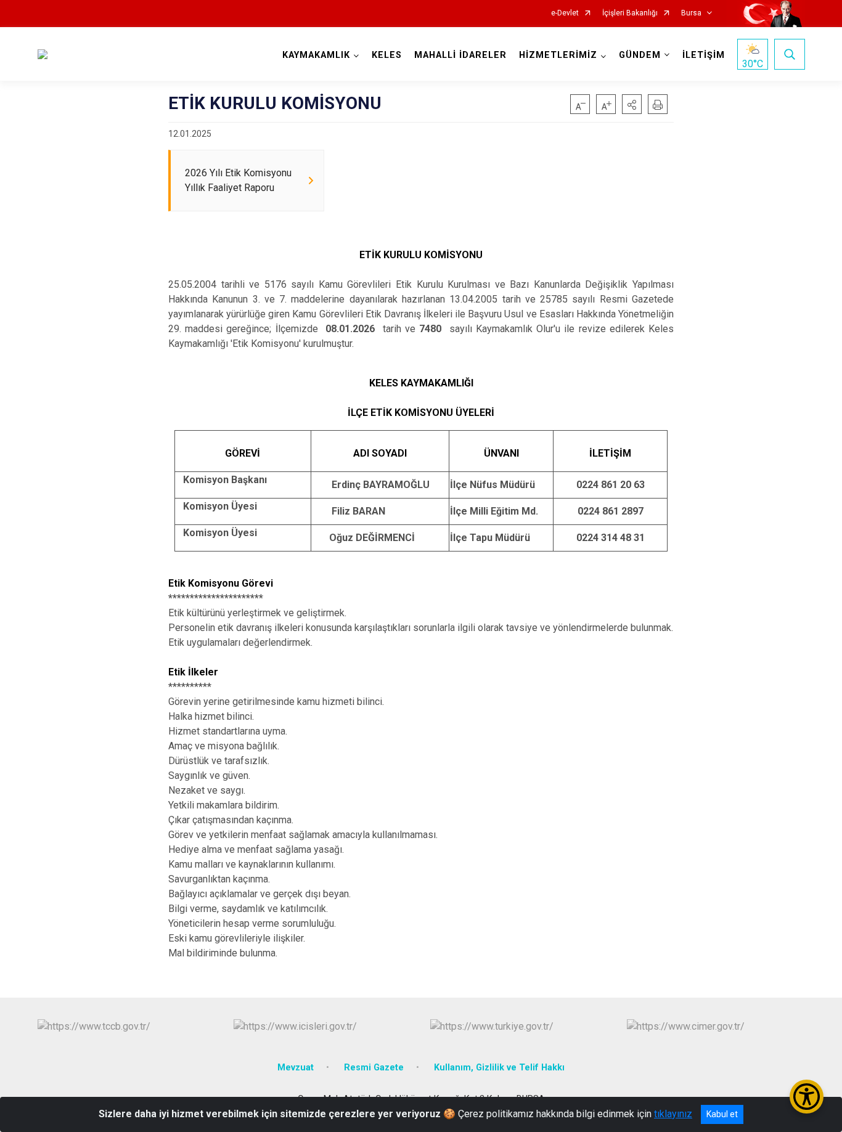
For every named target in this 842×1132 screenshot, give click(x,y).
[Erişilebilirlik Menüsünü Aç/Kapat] (807, 1097)
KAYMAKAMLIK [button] (316, 55)
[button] (632, 104)
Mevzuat (295, 1067)
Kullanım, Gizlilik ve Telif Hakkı (499, 1067)
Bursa (691, 13)
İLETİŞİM (703, 55)
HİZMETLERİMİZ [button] (558, 55)
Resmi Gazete (374, 1067)
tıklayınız (673, 1114)
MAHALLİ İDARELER (460, 55)
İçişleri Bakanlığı (630, 13)
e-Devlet (565, 13)
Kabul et (722, 1114)
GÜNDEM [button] (640, 55)
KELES (387, 55)
